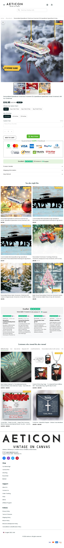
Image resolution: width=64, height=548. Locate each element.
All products (9, 18)
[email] (12, 452)
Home (2, 18)
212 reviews (34, 312)
